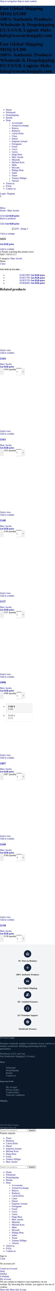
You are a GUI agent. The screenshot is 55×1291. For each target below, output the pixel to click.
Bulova (15, 128)
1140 (3, 520)
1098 (3, 682)
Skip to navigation (8, 1)
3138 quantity (10, 936)
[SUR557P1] (13, 280)
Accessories (17, 123)
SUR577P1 (25, 278)
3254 (2, 216)
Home (3, 210)
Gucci (14, 149)
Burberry (16, 131)
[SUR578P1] (13, 275)
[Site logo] (9, 105)
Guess (14, 152)
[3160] (27, 807)
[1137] (27, 564)
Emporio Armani (19, 141)
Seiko (14, 173)
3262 (2, 223)
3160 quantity (10, 855)
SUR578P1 (25, 275)
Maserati (16, 159)
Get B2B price (12, 216)
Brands (9, 1073)
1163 (3, 439)
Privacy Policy (12, 1090)
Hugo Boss (17, 154)
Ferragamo (17, 144)
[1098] (27, 645)
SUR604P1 (25, 283)
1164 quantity (10, 369)
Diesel (15, 138)
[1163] (27, 402)
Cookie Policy (12, 1092)
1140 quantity (10, 531)
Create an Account (8, 1268)
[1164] (27, 321)
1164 (3, 358)
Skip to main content (27, 1)
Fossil (14, 146)
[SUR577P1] (13, 278)
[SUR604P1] (13, 283)
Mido (14, 165)
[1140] (27, 483)
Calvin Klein (18, 133)
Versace (15, 181)
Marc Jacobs (17, 157)
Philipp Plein (18, 170)
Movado (16, 167)
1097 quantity (10, 774)
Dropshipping (12, 1070)
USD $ (11, 707)
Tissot (14, 175)
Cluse (14, 136)
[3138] (27, 888)
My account (11, 1087)
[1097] (27, 726)
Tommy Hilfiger (19, 178)
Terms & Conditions (15, 1095)
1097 (3, 763)
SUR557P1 (25, 280)
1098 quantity (10, 693)
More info (9, 1289)
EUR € (11, 716)
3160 (3, 844)
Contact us (11, 1075)
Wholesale (11, 1067)
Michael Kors (18, 162)
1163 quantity (10, 450)
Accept (23, 1289)
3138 (3, 925)
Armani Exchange (20, 125)
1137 (3, 601)
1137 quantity (10, 612)
